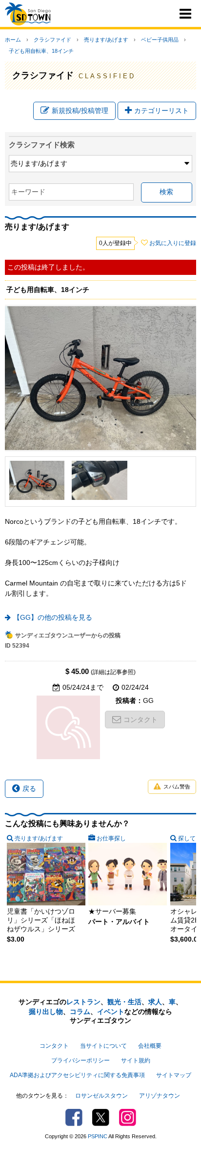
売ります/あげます (106, 40)
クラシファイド (52, 40)
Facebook (73, 1117)
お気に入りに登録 (172, 243)
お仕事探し (111, 838)
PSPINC (97, 1136)
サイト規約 (135, 1060)
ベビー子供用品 (160, 40)
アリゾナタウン (159, 1095)
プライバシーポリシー (80, 1060)
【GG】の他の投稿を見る (52, 617)
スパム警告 (176, 786)
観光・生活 (124, 1002)
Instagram (127, 1117)
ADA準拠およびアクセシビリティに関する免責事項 (77, 1075)
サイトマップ (173, 1075)
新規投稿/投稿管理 (80, 110)
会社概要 (149, 1045)
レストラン (83, 1002)
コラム (80, 1011)
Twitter (100, 1117)
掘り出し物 (46, 1011)
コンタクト (140, 719)
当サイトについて (103, 1045)
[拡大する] (36, 480)
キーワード (28, 192)
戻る (29, 788)
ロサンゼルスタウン (101, 1095)
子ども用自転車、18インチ (41, 51)
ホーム (13, 40)
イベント (110, 1011)
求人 (155, 1002)
